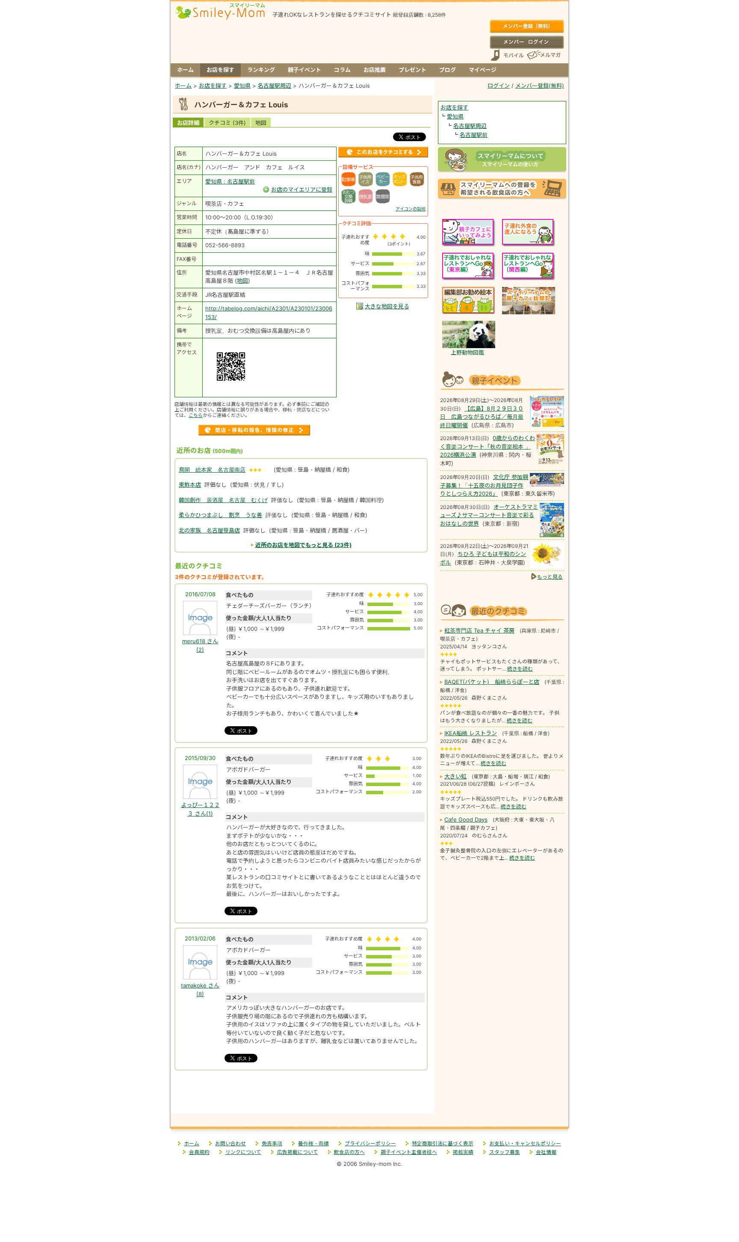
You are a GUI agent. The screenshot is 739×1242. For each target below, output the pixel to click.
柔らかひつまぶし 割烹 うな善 (220, 515)
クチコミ (227, 122)
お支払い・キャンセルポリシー (525, 1144)
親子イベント (304, 69)
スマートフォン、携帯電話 (507, 55)
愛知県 (455, 116)
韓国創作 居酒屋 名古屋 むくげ (223, 500)
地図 (260, 122)
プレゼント (412, 69)
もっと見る (550, 577)
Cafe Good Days (466, 819)
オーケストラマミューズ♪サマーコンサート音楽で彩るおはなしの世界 (489, 515)
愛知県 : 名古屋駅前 (230, 181)
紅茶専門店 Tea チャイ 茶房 (479, 630)
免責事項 (272, 1144)
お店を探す (220, 69)
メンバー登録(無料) (526, 26)
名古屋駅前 (474, 134)
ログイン (526, 42)
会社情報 (546, 1152)
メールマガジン (543, 55)
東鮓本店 (190, 484)
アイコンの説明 (411, 208)
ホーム (185, 69)
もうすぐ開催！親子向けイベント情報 (502, 379)
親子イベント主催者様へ (409, 1152)
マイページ (483, 69)
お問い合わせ (230, 1144)
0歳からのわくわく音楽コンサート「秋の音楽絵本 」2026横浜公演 (487, 446)
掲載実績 (463, 1152)
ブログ (447, 69)
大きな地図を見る (387, 306)
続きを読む (520, 669)
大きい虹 (455, 776)
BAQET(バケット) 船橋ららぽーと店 (491, 681)
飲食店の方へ (349, 1152)
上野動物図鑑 (467, 352)
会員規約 (199, 1152)
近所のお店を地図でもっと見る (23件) (303, 544)
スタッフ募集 (504, 1152)
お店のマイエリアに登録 (301, 189)
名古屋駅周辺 (470, 125)
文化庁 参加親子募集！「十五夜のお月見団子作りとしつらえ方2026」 (484, 485)
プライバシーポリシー (370, 1144)
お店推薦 (375, 69)
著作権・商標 (313, 1144)
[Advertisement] (303, 1095)
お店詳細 (188, 122)
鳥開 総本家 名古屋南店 (212, 469)
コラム (342, 69)
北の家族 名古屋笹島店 (209, 530)
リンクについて (243, 1152)
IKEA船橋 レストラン (470, 733)
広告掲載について (297, 1152)
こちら (196, 415)
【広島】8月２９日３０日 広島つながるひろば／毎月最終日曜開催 (481, 417)
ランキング (261, 69)
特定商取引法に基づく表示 (442, 1144)
